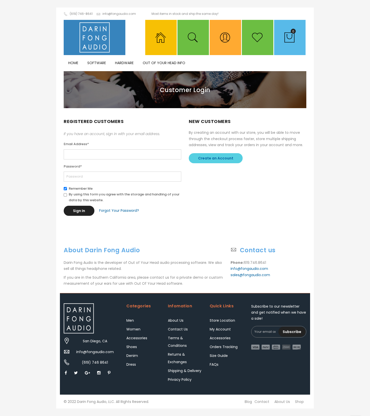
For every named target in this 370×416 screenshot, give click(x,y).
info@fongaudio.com (119, 14)
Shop (299, 401)
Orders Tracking (224, 346)
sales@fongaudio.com (250, 274)
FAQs (214, 364)
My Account (220, 329)
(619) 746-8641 (81, 14)
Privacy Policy (180, 379)
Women (133, 329)
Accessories (136, 338)
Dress (131, 364)
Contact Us (178, 329)
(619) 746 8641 (95, 362)
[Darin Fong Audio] (94, 37)
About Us (175, 320)
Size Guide (219, 355)
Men (130, 320)
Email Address (76, 144)
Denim (132, 355)
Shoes (131, 346)
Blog (248, 401)
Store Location (222, 320)
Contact (261, 401)
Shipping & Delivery (184, 370)
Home (73, 62)
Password (73, 166)
